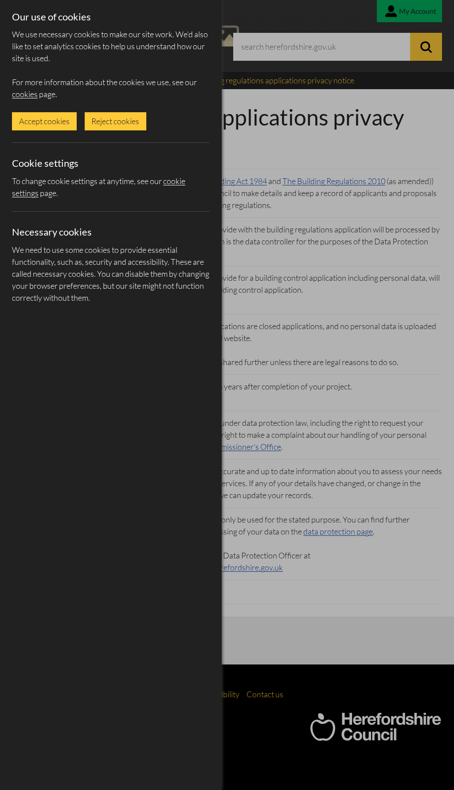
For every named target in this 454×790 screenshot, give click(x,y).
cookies (25, 94)
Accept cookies (44, 121)
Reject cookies (115, 121)
